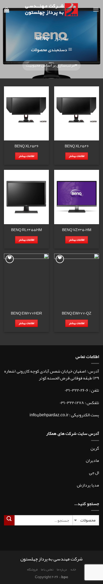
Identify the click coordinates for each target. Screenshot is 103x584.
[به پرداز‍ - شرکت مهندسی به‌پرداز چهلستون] (51, 9)
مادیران (92, 460)
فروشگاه (32, 569)
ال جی (94, 472)
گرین (95, 448)
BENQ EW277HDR (26, 313)
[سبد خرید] (6, 10)
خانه (73, 569)
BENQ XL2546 (77, 146)
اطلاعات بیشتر (76, 156)
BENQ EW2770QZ (76, 313)
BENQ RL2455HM (26, 230)
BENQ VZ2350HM (76, 230)
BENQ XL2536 (27, 146)
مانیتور (60, 38)
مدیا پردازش (88, 485)
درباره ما (62, 569)
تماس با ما (47, 569)
